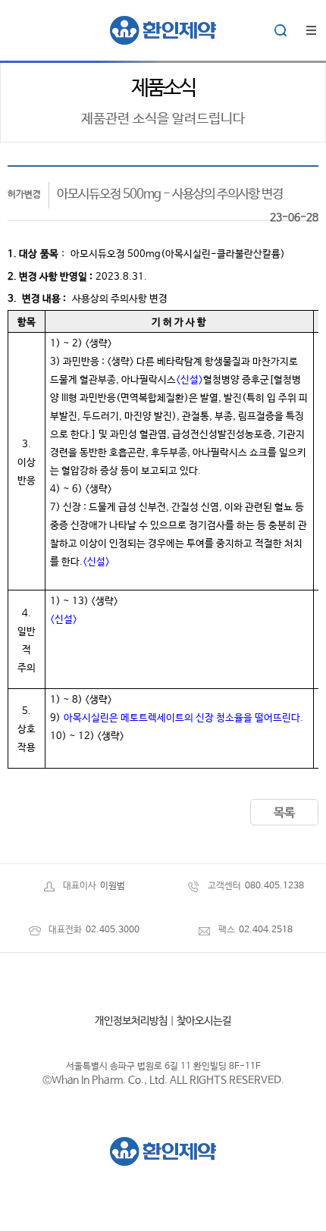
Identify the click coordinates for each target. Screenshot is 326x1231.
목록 (284, 813)
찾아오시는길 (204, 1021)
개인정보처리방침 (131, 1021)
